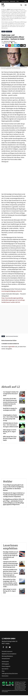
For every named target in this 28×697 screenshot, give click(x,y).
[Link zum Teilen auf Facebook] (6, 45)
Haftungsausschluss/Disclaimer (10, 673)
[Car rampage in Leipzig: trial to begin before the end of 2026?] (22, 394)
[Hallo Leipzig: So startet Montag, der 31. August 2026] (22, 432)
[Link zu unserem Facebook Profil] (3, 647)
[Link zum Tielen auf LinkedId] (18, 45)
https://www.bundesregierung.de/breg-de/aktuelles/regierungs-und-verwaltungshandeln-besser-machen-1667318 (13, 300)
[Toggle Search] (21, 5)
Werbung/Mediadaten (7, 656)
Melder (3, 31)
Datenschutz (5, 676)
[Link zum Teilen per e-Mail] (21, 45)
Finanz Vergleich (6, 666)
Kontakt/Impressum (7, 651)
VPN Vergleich (5, 664)
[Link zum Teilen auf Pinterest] (9, 45)
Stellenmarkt (12, 1)
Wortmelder (8, 31)
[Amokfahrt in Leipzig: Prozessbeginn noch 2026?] (22, 410)
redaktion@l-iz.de (5, 26)
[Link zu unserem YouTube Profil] (9, 647)
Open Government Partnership (12, 336)
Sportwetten (5, 669)
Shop (18, 1)
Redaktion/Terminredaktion (9, 654)
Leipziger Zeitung (5, 1)
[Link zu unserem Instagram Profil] (6, 647)
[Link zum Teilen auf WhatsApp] (12, 45)
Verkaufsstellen (6, 658)
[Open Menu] (25, 5)
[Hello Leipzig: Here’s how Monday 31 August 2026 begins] (22, 439)
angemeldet (11, 346)
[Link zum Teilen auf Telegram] (15, 45)
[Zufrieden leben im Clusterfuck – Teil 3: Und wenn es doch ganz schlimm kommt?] (22, 425)
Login (25, 1)
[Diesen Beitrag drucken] (24, 45)
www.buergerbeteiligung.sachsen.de (11, 291)
